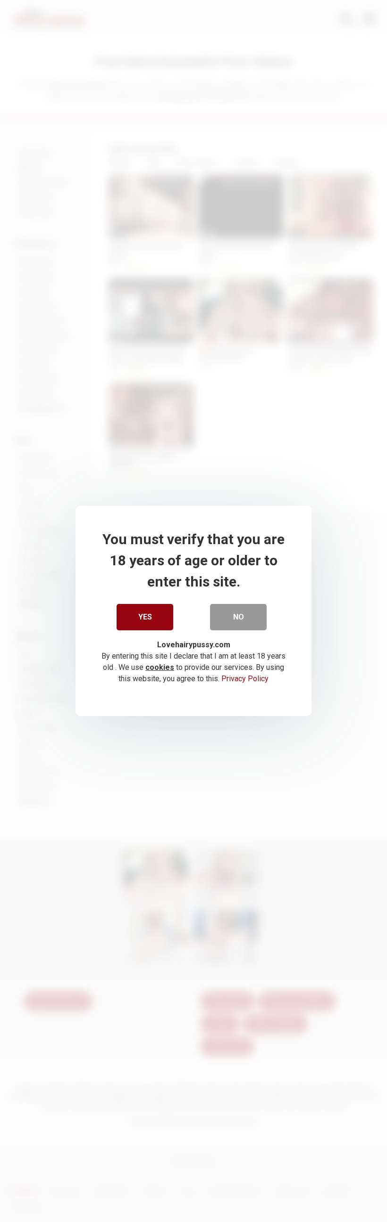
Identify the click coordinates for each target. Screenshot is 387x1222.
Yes (145, 616)
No (238, 616)
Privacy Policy (245, 678)
